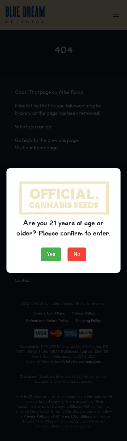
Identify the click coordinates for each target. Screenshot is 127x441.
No (77, 254)
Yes (51, 254)
